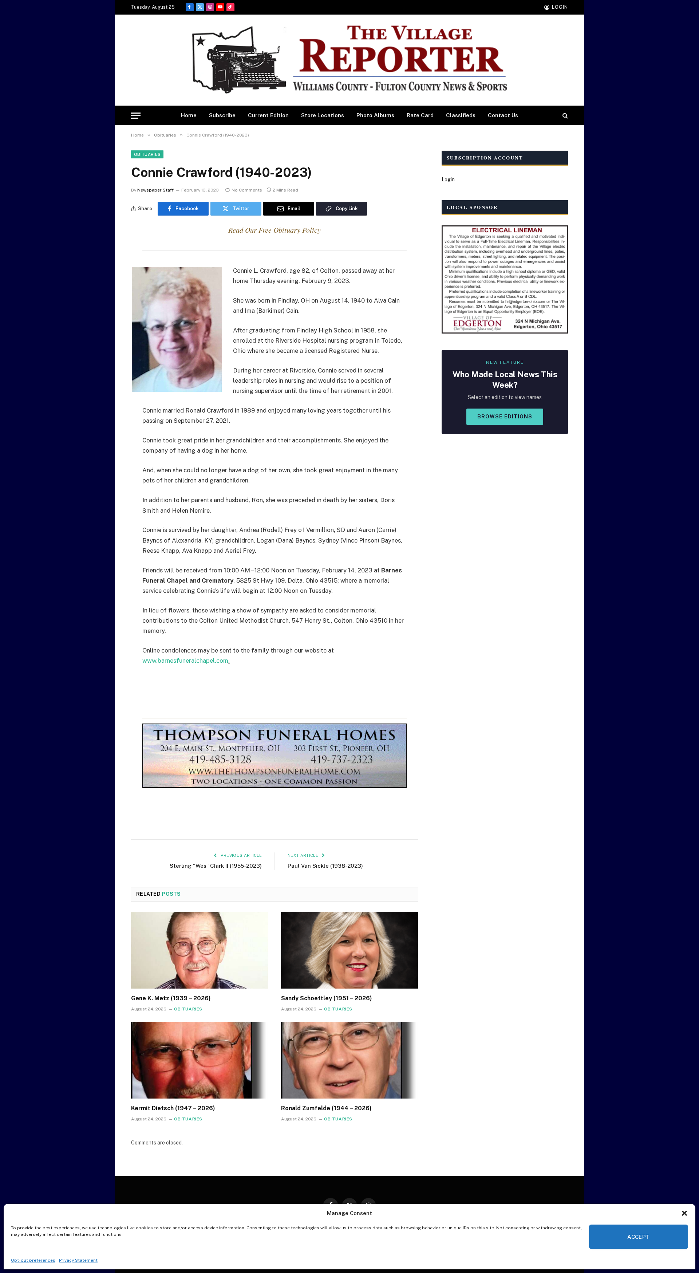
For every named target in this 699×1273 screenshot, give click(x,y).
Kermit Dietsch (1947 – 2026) (173, 1108)
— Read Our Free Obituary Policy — (274, 229)
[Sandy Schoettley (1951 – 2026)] (349, 950)
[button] (684, 1213)
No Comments (247, 190)
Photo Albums (375, 115)
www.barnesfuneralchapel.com (185, 660)
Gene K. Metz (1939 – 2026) (171, 998)
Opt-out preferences (33, 1260)
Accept (638, 1237)
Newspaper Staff (155, 190)
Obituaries (147, 154)
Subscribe (222, 115)
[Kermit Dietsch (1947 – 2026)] (199, 1060)
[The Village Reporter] (349, 60)
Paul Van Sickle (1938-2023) (325, 866)
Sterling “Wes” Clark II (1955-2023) (216, 866)
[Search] (564, 115)
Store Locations (322, 115)
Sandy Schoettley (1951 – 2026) (326, 998)
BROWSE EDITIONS (504, 416)
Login (448, 179)
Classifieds (460, 115)
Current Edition (268, 115)
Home (189, 115)
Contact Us (503, 115)
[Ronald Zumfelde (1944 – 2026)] (349, 1060)
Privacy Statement (78, 1260)
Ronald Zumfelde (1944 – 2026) (326, 1108)
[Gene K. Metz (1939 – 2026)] (199, 950)
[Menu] (136, 115)
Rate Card (420, 115)
